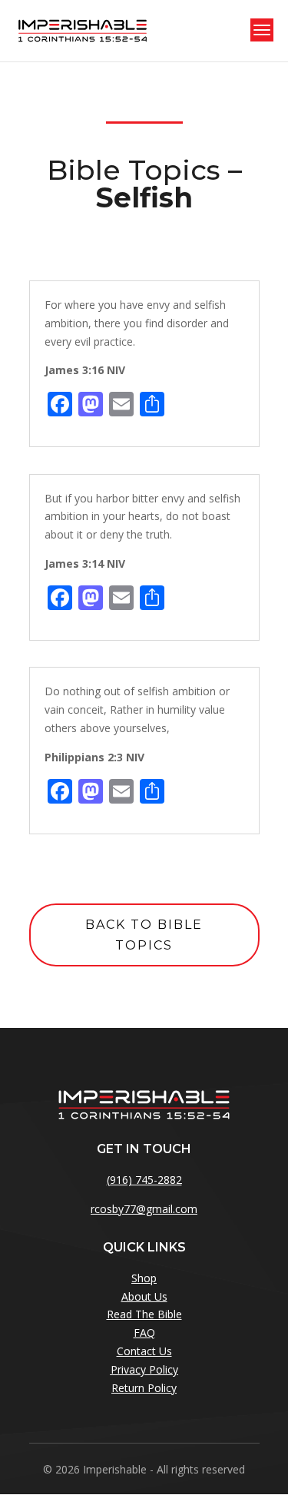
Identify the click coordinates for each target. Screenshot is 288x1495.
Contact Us (144, 1351)
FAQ (144, 1332)
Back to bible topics (144, 935)
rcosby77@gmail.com (144, 1209)
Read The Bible (144, 1314)
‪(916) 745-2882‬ (144, 1179)
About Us (144, 1296)
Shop (144, 1278)
